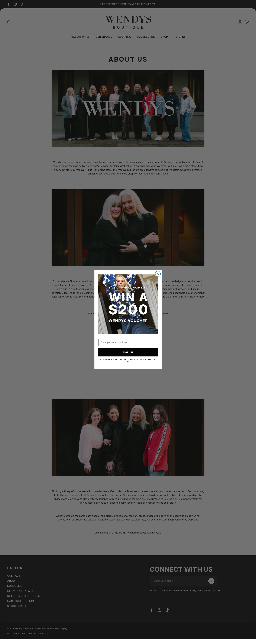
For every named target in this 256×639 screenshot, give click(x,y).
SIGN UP (128, 352)
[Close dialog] (158, 273)
